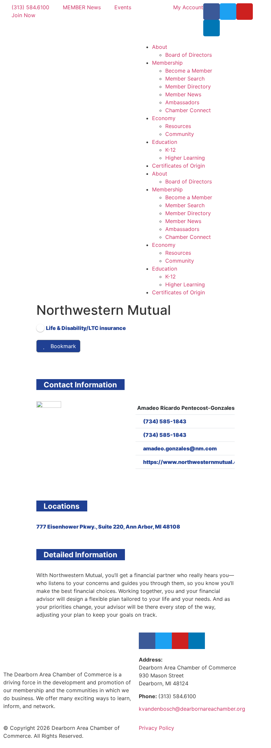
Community (179, 134)
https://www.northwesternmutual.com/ (195, 462)
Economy (163, 118)
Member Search (185, 78)
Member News (183, 94)
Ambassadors (182, 102)
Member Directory (188, 86)
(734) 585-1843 (164, 421)
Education (164, 142)
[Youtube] (244, 11)
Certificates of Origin (178, 165)
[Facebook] (211, 11)
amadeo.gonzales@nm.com (180, 448)
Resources (178, 126)
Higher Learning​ (185, 157)
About (159, 47)
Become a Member (188, 70)
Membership (167, 62)
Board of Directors (188, 54)
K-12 (170, 149)
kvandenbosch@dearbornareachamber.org (192, 708)
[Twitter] (228, 11)
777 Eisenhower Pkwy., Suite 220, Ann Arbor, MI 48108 (108, 526)
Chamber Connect (188, 110)
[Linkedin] (211, 28)
